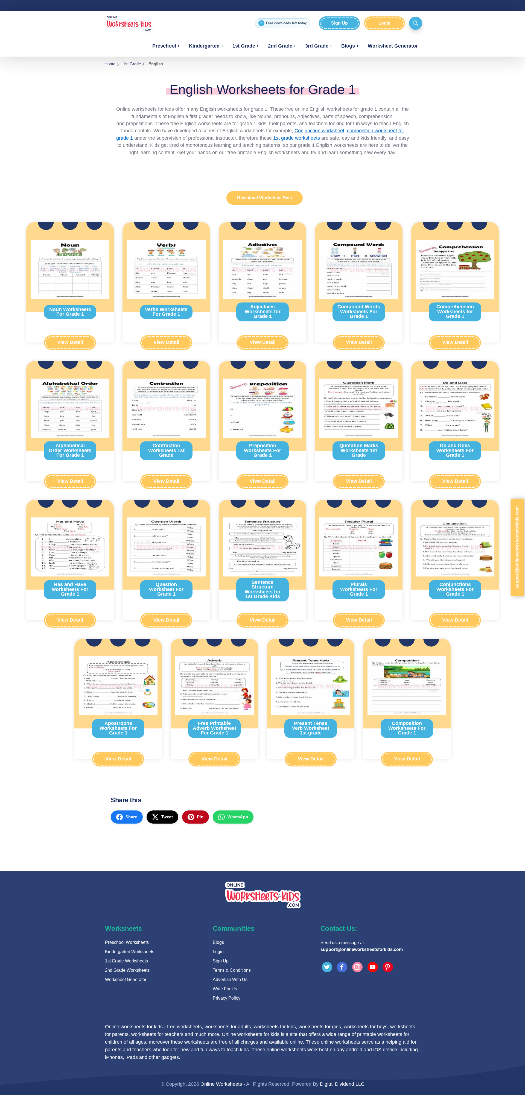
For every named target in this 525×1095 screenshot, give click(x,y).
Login (384, 23)
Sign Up (339, 23)
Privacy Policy (226, 998)
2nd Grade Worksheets (127, 970)
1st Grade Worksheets (126, 961)
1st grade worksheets (297, 138)
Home (109, 64)
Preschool (164, 46)
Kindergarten (204, 46)
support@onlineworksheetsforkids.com (361, 949)
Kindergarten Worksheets (129, 951)
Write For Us (225, 988)
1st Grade (243, 46)
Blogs (348, 46)
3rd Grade (316, 46)
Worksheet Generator (393, 46)
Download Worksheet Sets (264, 197)
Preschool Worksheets (127, 942)
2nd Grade (280, 46)
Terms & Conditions (232, 970)
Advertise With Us (230, 979)
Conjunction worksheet (319, 130)
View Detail (70, 342)
